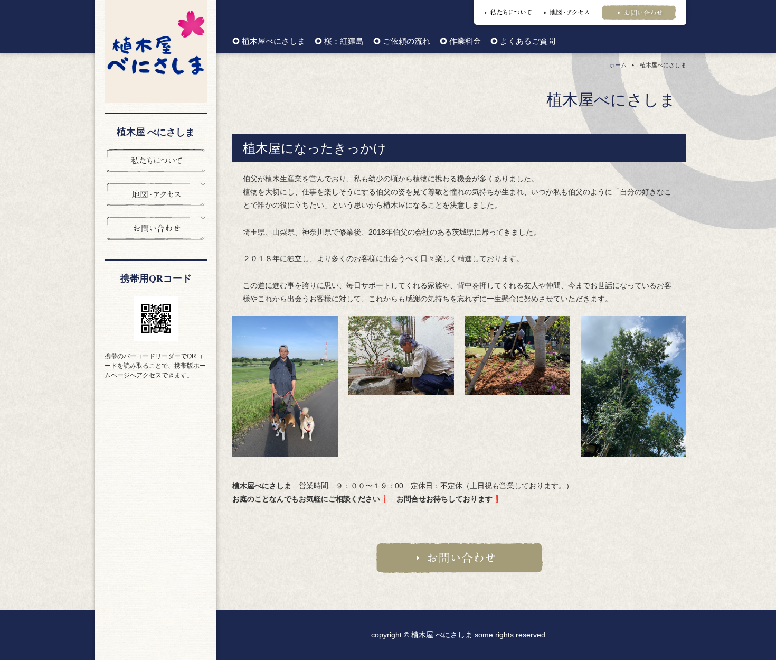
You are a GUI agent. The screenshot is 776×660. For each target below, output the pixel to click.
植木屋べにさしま (273, 41)
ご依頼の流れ (406, 41)
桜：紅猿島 (344, 41)
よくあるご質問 (527, 41)
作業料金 (465, 41)
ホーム (618, 65)
